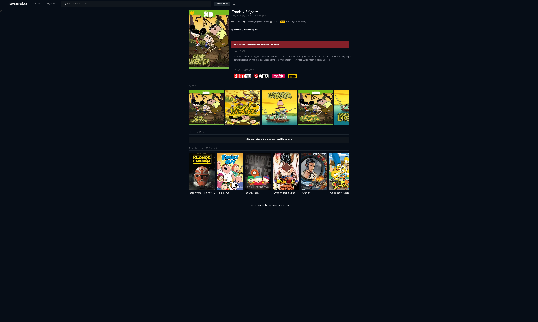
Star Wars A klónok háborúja (203, 193)
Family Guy (224, 193)
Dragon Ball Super (284, 193)
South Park (252, 193)
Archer (306, 193)
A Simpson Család (340, 193)
